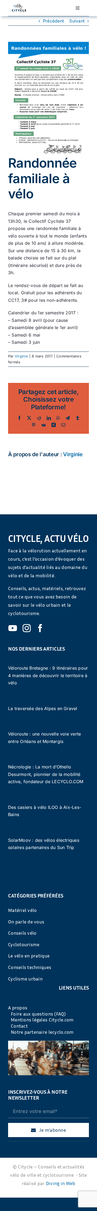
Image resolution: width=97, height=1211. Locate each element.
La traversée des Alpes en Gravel (42, 708)
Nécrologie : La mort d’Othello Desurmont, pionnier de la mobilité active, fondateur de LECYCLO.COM (46, 774)
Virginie (21, 356)
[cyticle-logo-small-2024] (19, 6)
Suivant (77, 21)
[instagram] (27, 628)
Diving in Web (60, 1183)
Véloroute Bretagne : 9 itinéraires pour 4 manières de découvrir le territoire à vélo (48, 675)
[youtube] (12, 628)
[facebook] (40, 628)
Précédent (53, 21)
